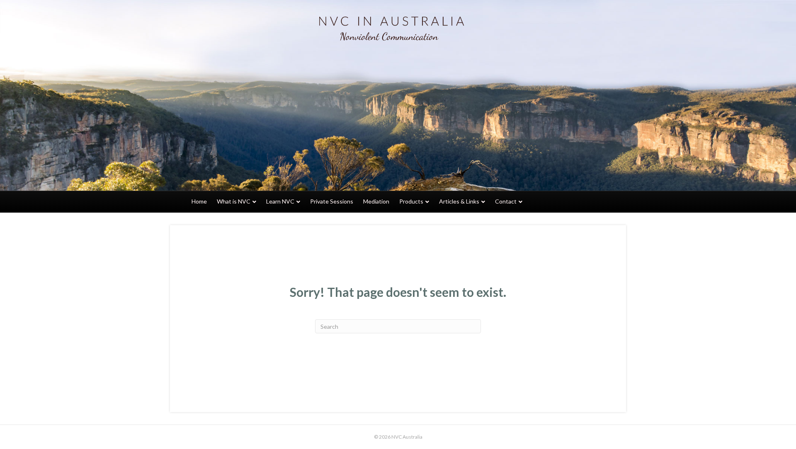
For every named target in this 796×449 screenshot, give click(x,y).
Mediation (376, 201)
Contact (506, 201)
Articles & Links (459, 201)
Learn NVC (280, 201)
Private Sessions (331, 201)
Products (411, 201)
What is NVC (233, 201)
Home (199, 201)
